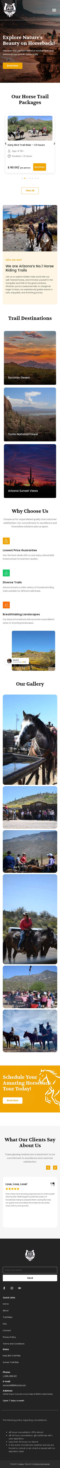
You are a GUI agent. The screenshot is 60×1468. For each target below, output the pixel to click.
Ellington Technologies (42, 1464)
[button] (54, 10)
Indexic (21, 1464)
